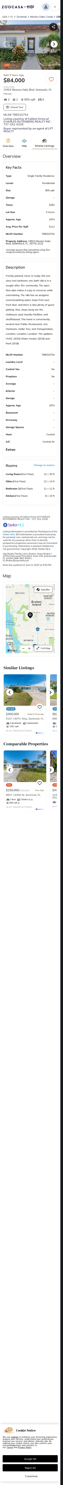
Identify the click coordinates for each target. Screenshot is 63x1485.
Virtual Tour (16, 107)
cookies (14, 1436)
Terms (10, 1447)
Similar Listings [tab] (44, 145)
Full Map (45, 648)
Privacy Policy (24, 1447)
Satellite (45, 589)
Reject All (30, 1467)
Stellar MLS (9, 534)
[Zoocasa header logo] (18, 7)
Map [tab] (24, 145)
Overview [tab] (8, 146)
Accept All (30, 1458)
